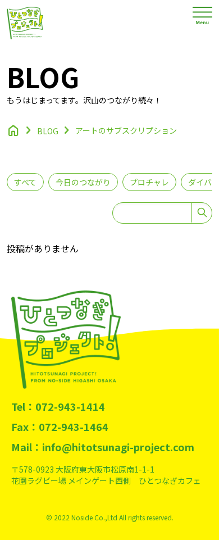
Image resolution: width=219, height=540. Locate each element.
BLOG (47, 131)
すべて (25, 182)
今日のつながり (83, 182)
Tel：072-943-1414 (58, 406)
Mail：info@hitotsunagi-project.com (102, 446)
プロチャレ (149, 182)
